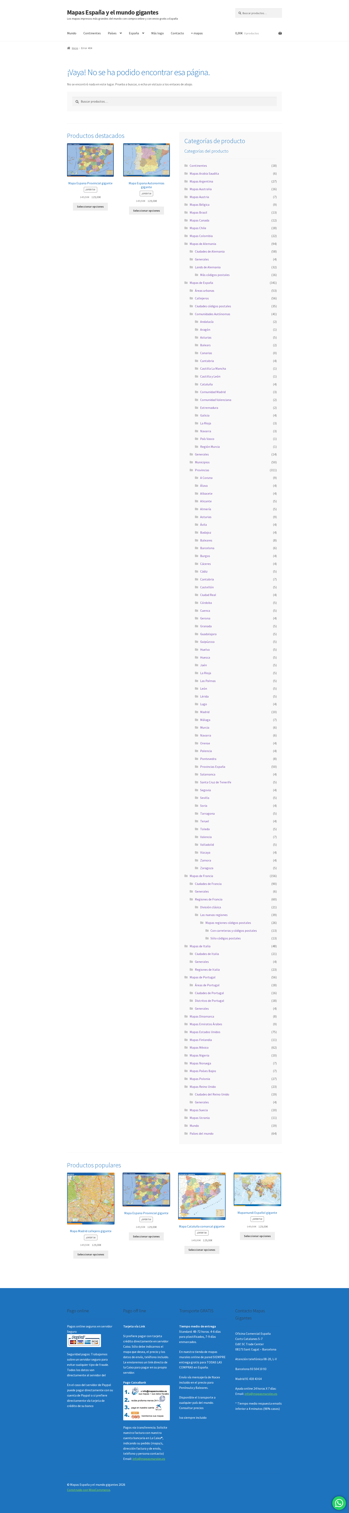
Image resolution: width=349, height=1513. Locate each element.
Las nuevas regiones (214, 915)
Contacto (177, 33)
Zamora (205, 860)
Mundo (71, 33)
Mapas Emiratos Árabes (206, 1024)
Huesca (205, 657)
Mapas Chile (198, 228)
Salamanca (207, 774)
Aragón (205, 329)
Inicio (75, 48)
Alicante (206, 501)
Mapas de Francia (201, 876)
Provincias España (212, 767)
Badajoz (205, 532)
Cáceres (205, 564)
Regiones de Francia (208, 899)
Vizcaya (205, 852)
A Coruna (206, 478)
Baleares (206, 540)
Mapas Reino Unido (203, 1087)
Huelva (205, 649)
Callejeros (202, 298)
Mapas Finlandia (201, 1040)
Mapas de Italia (200, 946)
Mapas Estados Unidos (205, 1032)
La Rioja (205, 423)
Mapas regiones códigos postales (228, 923)
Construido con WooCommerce (88, 1490)
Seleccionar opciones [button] (90, 206)
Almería (205, 509)
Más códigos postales (215, 275)
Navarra (205, 431)
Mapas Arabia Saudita (204, 173)
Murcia (204, 727)
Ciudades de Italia (207, 954)
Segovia (205, 790)
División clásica (210, 907)
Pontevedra (208, 759)
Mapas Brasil (198, 212)
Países (112, 33)
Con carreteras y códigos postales (233, 931)
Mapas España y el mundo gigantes (112, 12)
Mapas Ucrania (200, 1118)
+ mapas (197, 33)
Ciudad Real (208, 595)
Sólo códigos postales (225, 938)
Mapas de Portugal (202, 977)
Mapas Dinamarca (202, 1016)
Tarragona (207, 813)
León (203, 688)
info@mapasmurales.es (148, 1459)
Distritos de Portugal (209, 1001)
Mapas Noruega (200, 1063)
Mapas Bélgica (199, 205)
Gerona (205, 618)
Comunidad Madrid (213, 392)
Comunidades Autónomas (212, 314)
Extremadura (209, 408)
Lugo (203, 704)
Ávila (203, 525)
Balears (205, 345)
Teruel (204, 821)
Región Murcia (210, 447)
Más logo (157, 33)
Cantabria (207, 361)
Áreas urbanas (204, 291)
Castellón (207, 587)
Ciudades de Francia (208, 884)
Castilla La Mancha (213, 368)
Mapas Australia (201, 189)
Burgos (205, 556)
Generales (202, 259)
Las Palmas (208, 681)
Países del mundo (201, 1133)
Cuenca (205, 611)
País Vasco (207, 439)
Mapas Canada (199, 220)
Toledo (205, 829)
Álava (204, 486)
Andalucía (206, 322)
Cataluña (206, 384)
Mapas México (199, 1047)
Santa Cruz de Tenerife (215, 782)
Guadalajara (208, 634)
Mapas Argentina (201, 181)
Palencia (206, 751)
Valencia (206, 837)
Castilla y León (210, 376)
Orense (205, 743)
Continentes (92, 33)
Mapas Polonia (200, 1079)
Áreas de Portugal (207, 985)
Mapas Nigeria (199, 1055)
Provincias (202, 470)
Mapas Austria (199, 197)
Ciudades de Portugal (209, 993)
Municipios (202, 462)
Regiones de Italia (207, 969)
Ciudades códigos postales (213, 306)
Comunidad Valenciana (215, 400)
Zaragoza (206, 868)
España (134, 33)
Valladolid (207, 845)
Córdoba (206, 603)
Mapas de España (201, 283)
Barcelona (207, 548)
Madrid (204, 712)
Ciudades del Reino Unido (212, 1094)
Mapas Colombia (201, 236)
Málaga (205, 720)
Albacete (206, 493)
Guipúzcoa (207, 642)
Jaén (203, 665)
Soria (203, 806)
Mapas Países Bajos (203, 1071)
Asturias (205, 337)
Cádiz (204, 571)
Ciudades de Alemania (210, 251)
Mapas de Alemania (203, 244)
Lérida (204, 696)
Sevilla (204, 798)
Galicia (204, 415)
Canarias (206, 353)
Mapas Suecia (199, 1110)
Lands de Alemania (208, 267)
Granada (206, 626)
